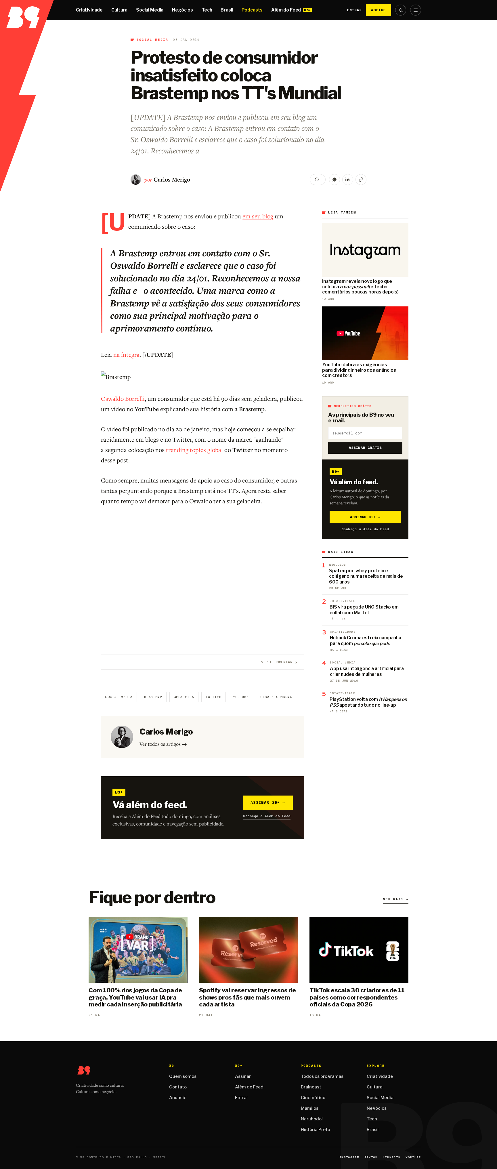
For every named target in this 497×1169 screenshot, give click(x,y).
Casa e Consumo (276, 697)
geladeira (184, 697)
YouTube (241, 697)
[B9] (27, 10)
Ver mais (395, 899)
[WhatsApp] (334, 179)
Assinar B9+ (268, 802)
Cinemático (313, 1097)
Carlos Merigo (172, 179)
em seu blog (257, 216)
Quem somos (182, 1076)
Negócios (182, 10)
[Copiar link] (360, 179)
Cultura (119, 10)
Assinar (243, 1076)
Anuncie (177, 1097)
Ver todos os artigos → (163, 744)
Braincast (311, 1087)
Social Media (149, 10)
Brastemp (153, 697)
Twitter (213, 697)
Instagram (349, 1157)
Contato (178, 1087)
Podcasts (252, 10)
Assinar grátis (365, 447)
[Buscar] (400, 10)
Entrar (354, 10)
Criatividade (89, 10)
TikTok (371, 1157)
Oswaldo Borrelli (123, 398)
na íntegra (126, 354)
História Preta (315, 1129)
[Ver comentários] (318, 179)
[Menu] (415, 10)
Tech (207, 10)
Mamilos (309, 1108)
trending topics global (194, 450)
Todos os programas (322, 1076)
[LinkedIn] (347, 179)
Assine (378, 9)
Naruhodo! (312, 1119)
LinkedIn (391, 1157)
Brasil (227, 10)
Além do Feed (286, 10)
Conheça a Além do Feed (266, 815)
